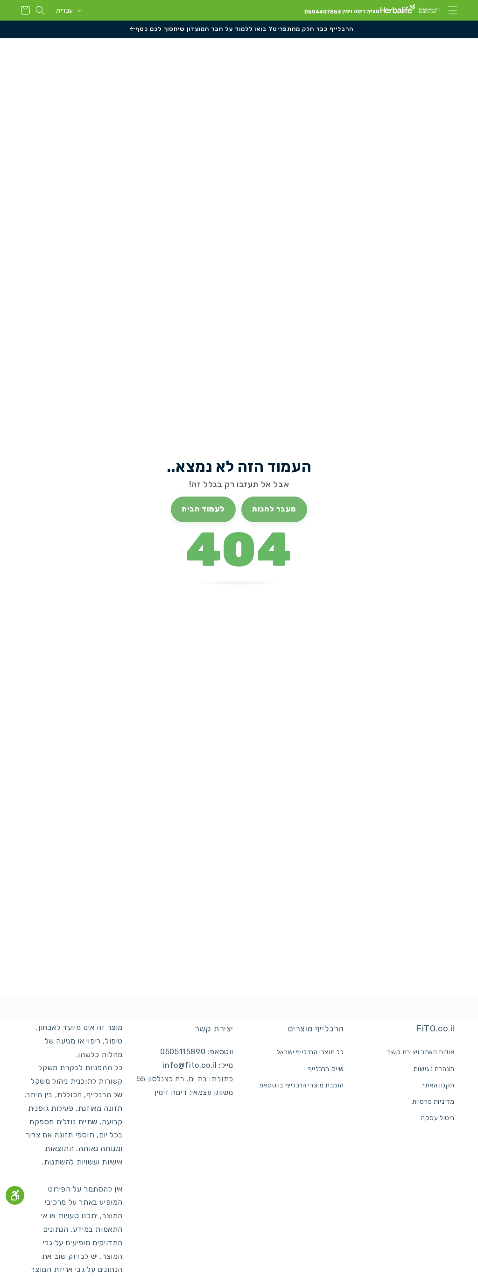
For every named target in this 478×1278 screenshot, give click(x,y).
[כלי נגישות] (15, 1195)
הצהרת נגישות (434, 1069)
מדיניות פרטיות (433, 1102)
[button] (453, 10)
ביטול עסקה (438, 1118)
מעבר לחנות (274, 508)
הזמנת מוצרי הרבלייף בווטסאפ (302, 1085)
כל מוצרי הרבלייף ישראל (310, 1052)
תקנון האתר (438, 1085)
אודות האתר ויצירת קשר (421, 1052)
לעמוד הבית (203, 508)
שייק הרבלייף (326, 1069)
